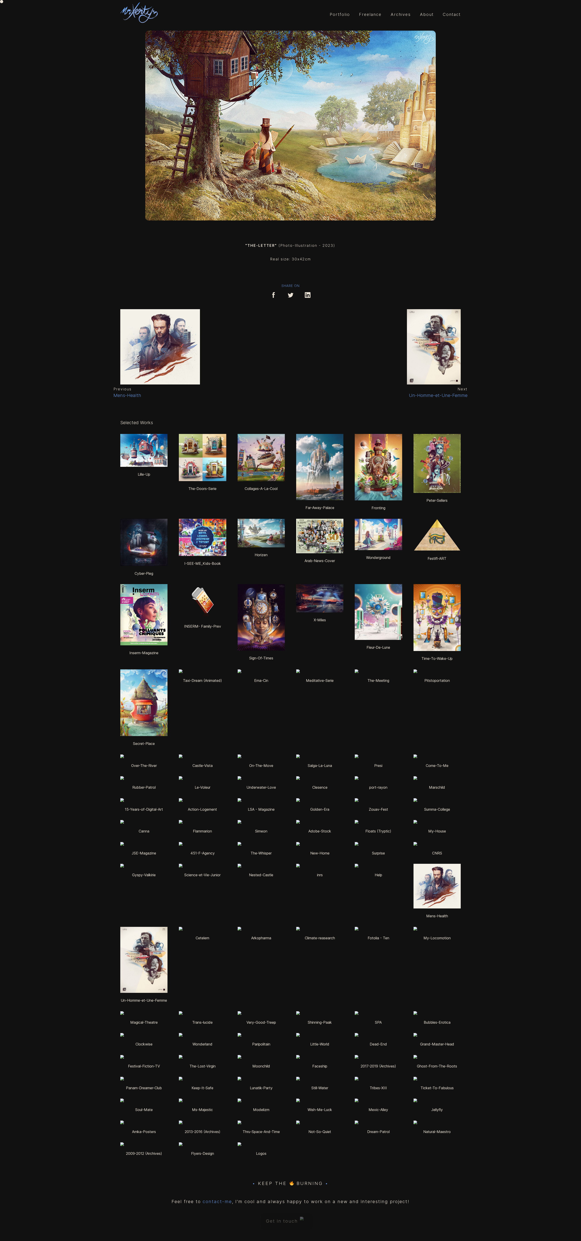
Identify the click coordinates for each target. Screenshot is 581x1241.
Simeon (261, 831)
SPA (378, 1022)
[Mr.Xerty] (139, 12)
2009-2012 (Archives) (144, 1153)
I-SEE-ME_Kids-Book (202, 563)
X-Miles (320, 620)
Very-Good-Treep (261, 1022)
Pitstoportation (437, 680)
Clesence (319, 787)
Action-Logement (202, 809)
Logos (261, 1153)
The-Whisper (261, 853)
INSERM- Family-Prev (202, 626)
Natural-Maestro (437, 1131)
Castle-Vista (202, 765)
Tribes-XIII (378, 1088)
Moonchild (261, 1066)
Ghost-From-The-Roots (437, 1066)
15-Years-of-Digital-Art (144, 809)
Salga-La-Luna (320, 765)
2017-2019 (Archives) (378, 1066)
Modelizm (261, 1109)
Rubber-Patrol (144, 787)
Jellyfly (437, 1109)
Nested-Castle (261, 875)
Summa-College (437, 809)
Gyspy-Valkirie (144, 875)
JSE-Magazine (144, 853)
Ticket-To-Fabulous (437, 1088)
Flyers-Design (202, 1153)
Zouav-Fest (378, 809)
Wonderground (378, 557)
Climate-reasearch (320, 938)
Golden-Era (319, 809)
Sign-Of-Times (261, 658)
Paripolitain (261, 1044)
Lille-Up (144, 474)
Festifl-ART (437, 558)
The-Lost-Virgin (203, 1066)
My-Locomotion (437, 938)
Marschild (437, 787)
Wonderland (202, 1044)
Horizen (261, 555)
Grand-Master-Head (437, 1044)
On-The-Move (261, 765)
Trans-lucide (202, 1022)
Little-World (319, 1044)
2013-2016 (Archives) (202, 1131)
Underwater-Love (261, 787)
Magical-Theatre (144, 1022)
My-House (437, 831)
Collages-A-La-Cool (261, 488)
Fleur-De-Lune (378, 647)
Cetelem (202, 938)
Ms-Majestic (202, 1109)
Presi (378, 765)
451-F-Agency (202, 853)
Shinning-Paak (320, 1022)
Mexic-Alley (378, 1109)
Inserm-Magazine (143, 653)
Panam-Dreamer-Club (144, 1088)
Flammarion (202, 831)
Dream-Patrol (378, 1131)
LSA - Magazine (261, 809)
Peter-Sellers (437, 500)
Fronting (378, 508)
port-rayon (378, 787)
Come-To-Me (437, 765)
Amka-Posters (144, 1131)
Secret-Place (144, 743)
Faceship (319, 1066)
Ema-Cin (261, 680)
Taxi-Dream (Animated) (202, 680)
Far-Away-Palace (319, 507)
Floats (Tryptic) (378, 831)
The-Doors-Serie (202, 488)
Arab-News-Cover (320, 560)
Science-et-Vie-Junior (202, 875)
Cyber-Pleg (144, 573)
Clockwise (144, 1044)
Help (378, 875)
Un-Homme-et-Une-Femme (144, 1000)
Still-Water (319, 1088)
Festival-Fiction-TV (144, 1066)
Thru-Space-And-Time (261, 1131)
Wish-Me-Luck (320, 1109)
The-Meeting (378, 680)
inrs (320, 875)
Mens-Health (437, 916)
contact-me (217, 1201)
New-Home (320, 853)
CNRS (437, 853)
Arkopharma (261, 938)
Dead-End (378, 1044)
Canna (144, 831)
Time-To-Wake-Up (437, 658)
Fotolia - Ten (378, 938)
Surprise (378, 853)
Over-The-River (144, 765)
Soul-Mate (144, 1109)
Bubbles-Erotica (437, 1022)
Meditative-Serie (320, 680)
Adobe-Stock (319, 831)
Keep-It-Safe (202, 1088)
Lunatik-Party (261, 1088)
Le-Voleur (202, 787)
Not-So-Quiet (319, 1131)
